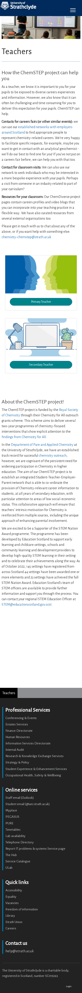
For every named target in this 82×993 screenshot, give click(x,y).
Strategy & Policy (17, 762)
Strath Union (13, 922)
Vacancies (12, 903)
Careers (10, 928)
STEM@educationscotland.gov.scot (26, 604)
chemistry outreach (53, 455)
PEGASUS (12, 816)
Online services (21, 790)
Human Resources (17, 737)
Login (69, 986)
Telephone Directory (19, 842)
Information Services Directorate (28, 743)
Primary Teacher (41, 301)
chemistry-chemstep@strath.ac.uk (26, 237)
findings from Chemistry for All (24, 437)
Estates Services (16, 724)
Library (10, 915)
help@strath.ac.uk (19, 951)
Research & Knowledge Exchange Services (34, 756)
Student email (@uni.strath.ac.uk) (27, 804)
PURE (9, 823)
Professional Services (27, 710)
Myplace (11, 810)
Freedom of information (21, 909)
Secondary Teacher (41, 364)
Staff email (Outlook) (19, 797)
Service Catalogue (17, 861)
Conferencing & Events (21, 718)
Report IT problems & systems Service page (35, 848)
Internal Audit (14, 749)
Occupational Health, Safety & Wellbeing (33, 775)
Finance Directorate (19, 730)
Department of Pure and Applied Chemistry (42, 444)
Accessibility (13, 890)
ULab (9, 867)
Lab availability (15, 836)
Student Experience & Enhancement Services (36, 769)
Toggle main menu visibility (73, 10)
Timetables (12, 829)
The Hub (11, 855)
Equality (10, 896)
